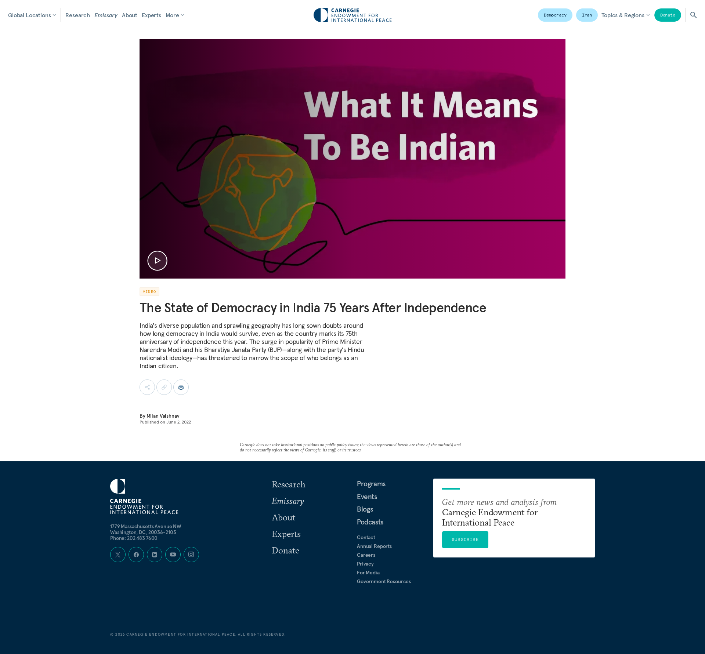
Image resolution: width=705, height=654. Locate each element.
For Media (368, 572)
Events (367, 496)
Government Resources (384, 581)
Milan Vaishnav (163, 416)
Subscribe (465, 539)
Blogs (365, 509)
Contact (366, 537)
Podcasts (370, 521)
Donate (667, 15)
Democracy (555, 15)
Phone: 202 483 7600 (134, 538)
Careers (366, 555)
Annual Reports (374, 546)
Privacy (365, 563)
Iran (587, 15)
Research (77, 15)
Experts (151, 15)
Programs (371, 483)
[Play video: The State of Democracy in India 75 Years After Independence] (157, 261)
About (129, 15)
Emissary (106, 15)
